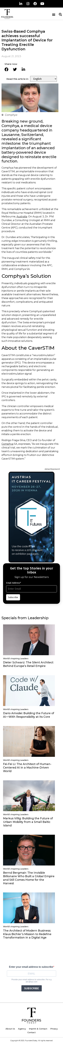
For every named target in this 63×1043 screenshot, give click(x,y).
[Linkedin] (20, 3)
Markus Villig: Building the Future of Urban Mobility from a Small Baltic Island (28, 822)
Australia (22, 216)
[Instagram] (28, 3)
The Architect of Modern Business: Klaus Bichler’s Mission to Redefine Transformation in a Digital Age (27, 934)
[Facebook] (35, 3)
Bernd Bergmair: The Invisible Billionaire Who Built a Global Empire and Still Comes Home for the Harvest (28, 878)
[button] (53, 14)
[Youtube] (42, 3)
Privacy (54, 1028)
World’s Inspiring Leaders (15, 658)
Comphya (7, 443)
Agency (22, 1028)
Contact (31, 1032)
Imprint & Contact (38, 1028)
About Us (10, 1028)
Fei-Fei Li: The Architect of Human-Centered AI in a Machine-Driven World (27, 767)
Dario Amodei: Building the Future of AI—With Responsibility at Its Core (28, 715)
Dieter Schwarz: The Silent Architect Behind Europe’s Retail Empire (28, 664)
